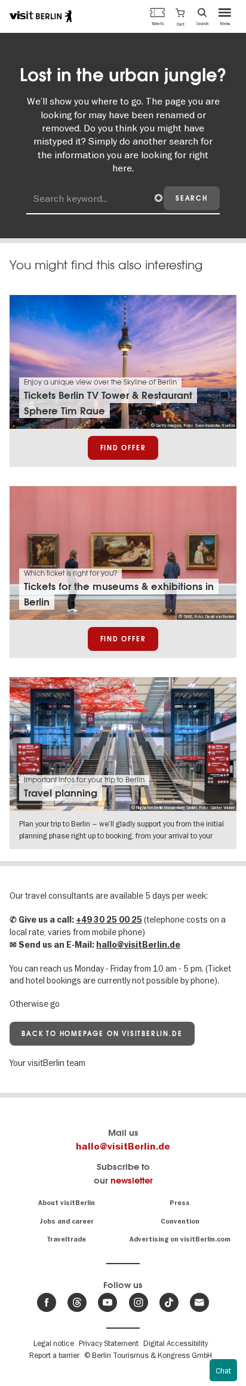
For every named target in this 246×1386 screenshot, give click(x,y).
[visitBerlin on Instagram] (138, 1302)
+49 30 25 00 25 (109, 920)
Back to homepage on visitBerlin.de (101, 1033)
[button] (180, 16)
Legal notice (53, 1343)
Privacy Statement (109, 1343)
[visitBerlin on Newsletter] (199, 1302)
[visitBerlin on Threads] (77, 1302)
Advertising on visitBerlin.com (180, 1239)
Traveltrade (66, 1239)
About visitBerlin (66, 1203)
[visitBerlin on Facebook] (46, 1302)
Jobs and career (66, 1221)
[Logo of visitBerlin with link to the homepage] (41, 16)
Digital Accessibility (175, 1343)
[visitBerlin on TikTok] (169, 1302)
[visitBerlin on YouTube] (107, 1302)
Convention (180, 1221)
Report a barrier (54, 1355)
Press (180, 1203)
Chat (223, 1370)
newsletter (131, 1180)
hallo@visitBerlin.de (138, 945)
